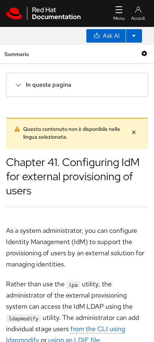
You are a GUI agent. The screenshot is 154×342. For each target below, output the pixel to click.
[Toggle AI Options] (134, 36)
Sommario (16, 54)
